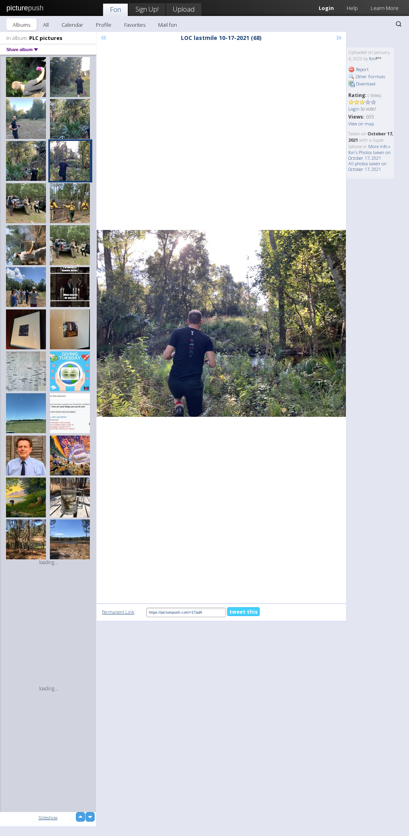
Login (353, 109)
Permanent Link (118, 612)
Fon (115, 9)
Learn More (385, 8)
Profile (103, 24)
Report (362, 69)
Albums (21, 24)
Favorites (134, 24)
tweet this (243, 611)
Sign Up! (147, 9)
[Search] (398, 24)
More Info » (379, 146)
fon (372, 58)
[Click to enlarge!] (221, 323)
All (46, 24)
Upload (184, 9)
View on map (361, 124)
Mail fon (167, 24)
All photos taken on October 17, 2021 (367, 166)
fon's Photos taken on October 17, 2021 (369, 155)
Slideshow (48, 817)
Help (352, 8)
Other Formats (370, 76)
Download (365, 84)
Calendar (72, 24)
